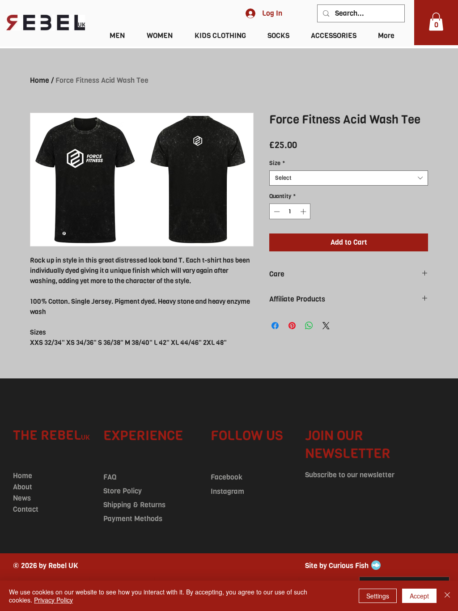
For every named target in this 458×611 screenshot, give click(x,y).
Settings (377, 595)
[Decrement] (276, 211)
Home (39, 80)
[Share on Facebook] (275, 325)
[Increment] (304, 211)
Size (277, 163)
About (22, 487)
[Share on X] (326, 325)
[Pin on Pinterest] (292, 325)
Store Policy (122, 491)
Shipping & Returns (134, 504)
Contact (25, 509)
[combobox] (348, 178)
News (22, 498)
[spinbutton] (290, 211)
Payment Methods (132, 518)
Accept (419, 595)
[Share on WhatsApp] (309, 325)
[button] (436, 22)
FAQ (109, 477)
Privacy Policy (53, 599)
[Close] (447, 596)
